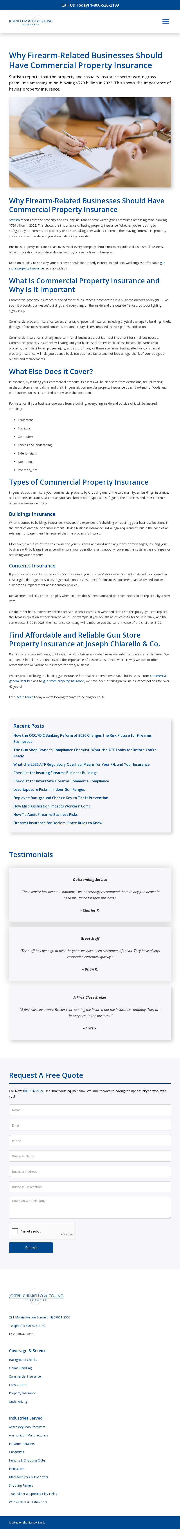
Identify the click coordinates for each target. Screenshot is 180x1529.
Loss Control (18, 1385)
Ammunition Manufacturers (28, 1435)
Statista (14, 220)
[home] (31, 21)
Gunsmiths (16, 1452)
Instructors (16, 1469)
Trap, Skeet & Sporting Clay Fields (33, 1494)
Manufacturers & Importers (28, 1477)
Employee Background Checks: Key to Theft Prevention (60, 797)
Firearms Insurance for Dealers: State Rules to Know (57, 822)
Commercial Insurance (25, 1376)
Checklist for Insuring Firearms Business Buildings (55, 772)
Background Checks (23, 1360)
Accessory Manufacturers (27, 1427)
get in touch (24, 697)
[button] (165, 21)
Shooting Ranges (21, 1485)
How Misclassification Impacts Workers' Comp (52, 806)
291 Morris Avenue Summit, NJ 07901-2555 (39, 1317)
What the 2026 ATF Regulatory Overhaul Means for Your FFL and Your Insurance (81, 764)
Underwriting (18, 1401)
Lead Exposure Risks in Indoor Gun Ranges (49, 789)
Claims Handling (20, 1368)
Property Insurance (22, 1393)
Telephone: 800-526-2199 (27, 1326)
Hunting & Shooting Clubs (27, 1460)
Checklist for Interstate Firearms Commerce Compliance (61, 781)
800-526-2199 (33, 1091)
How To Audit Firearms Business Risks (45, 814)
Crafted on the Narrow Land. (27, 1522)
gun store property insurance (63, 681)
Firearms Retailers (22, 1444)
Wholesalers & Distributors (28, 1502)
